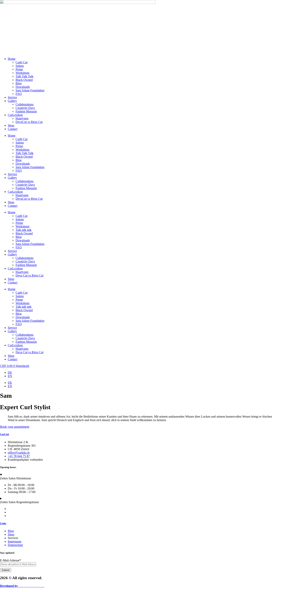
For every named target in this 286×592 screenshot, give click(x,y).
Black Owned (24, 79)
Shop (11, 125)
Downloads (23, 86)
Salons (20, 65)
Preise (19, 69)
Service (12, 97)
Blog (19, 83)
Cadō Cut (21, 62)
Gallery (12, 100)
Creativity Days (25, 108)
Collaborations (24, 104)
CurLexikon (15, 115)
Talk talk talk (24, 229)
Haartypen (22, 118)
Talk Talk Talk (24, 76)
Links (3, 523)
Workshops (22, 72)
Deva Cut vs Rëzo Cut (29, 275)
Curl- (4, 434)
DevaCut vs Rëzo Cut (29, 122)
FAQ (19, 93)
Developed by (22, 586)
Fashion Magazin (26, 111)
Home (11, 58)
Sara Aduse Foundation (30, 90)
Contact (12, 129)
